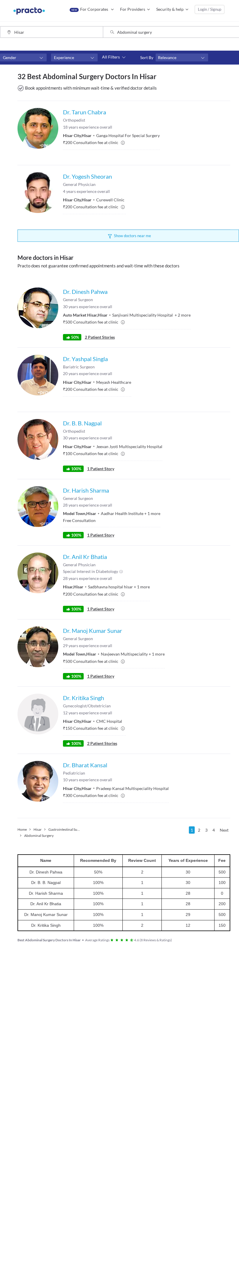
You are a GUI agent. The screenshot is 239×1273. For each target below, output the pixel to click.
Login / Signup (209, 9)
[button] (23, 58)
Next (224, 830)
